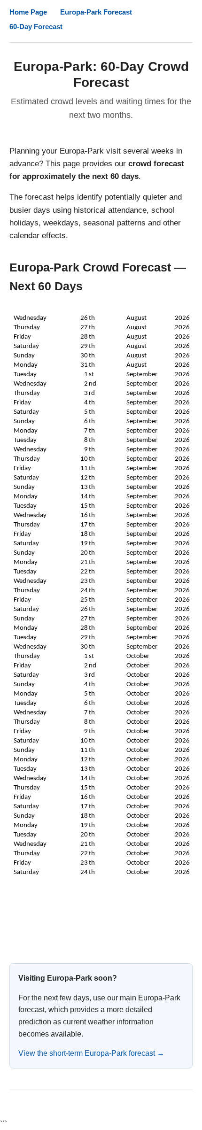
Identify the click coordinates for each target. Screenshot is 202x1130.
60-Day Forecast (35, 27)
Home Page (28, 12)
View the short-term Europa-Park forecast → (91, 1053)
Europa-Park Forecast (96, 12)
